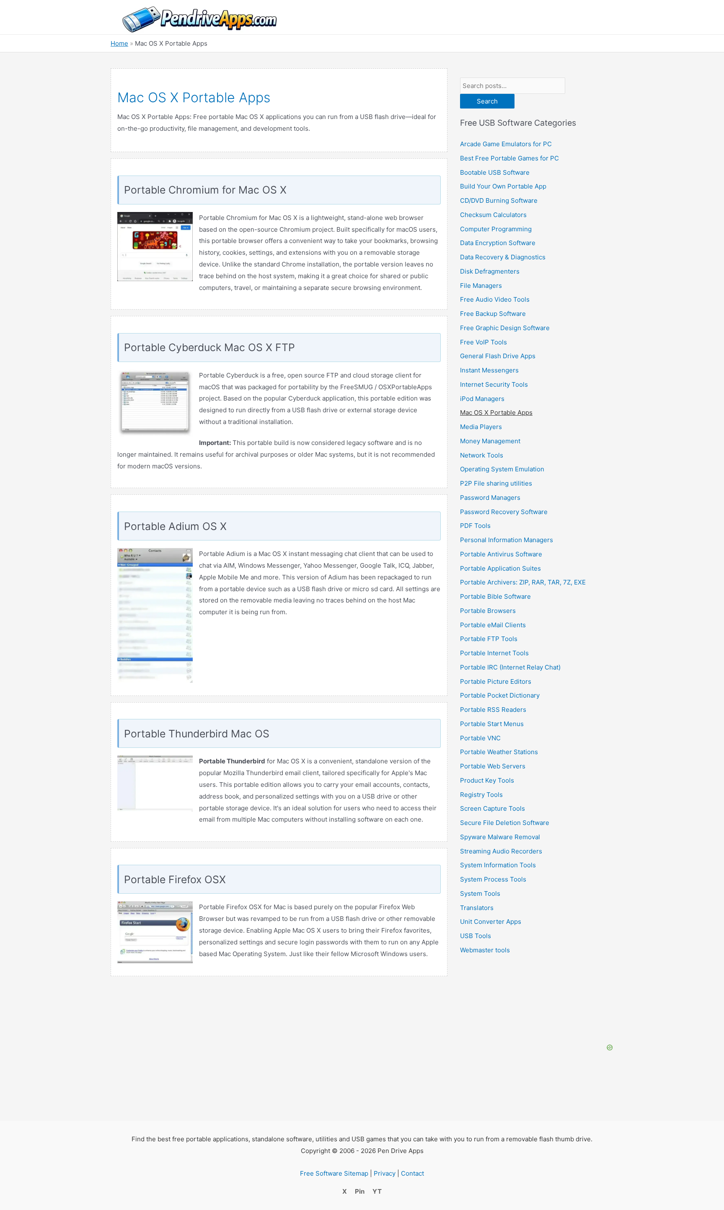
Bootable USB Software (495, 172)
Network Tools (481, 455)
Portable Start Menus (492, 724)
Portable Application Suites (500, 568)
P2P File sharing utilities (496, 483)
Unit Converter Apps (490, 922)
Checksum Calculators (493, 215)
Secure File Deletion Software (504, 823)
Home (119, 43)
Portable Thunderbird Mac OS (196, 733)
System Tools (480, 893)
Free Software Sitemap (334, 1181)
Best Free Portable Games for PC (509, 158)
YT (377, 1199)
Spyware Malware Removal (500, 837)
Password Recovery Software (504, 512)
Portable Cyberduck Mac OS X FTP (209, 347)
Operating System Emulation (502, 469)
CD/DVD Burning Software (499, 200)
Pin (360, 1199)
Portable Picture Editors (495, 681)
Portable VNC (480, 738)
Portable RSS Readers (493, 710)
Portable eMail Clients (493, 625)
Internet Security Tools (494, 384)
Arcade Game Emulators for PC (506, 144)
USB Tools (475, 936)
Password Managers (490, 498)
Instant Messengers (489, 370)
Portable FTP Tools (488, 639)
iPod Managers (482, 399)
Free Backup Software (493, 314)
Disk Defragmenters (490, 271)
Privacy (385, 1181)
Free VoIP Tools (483, 342)
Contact (412, 1181)
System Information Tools (498, 865)
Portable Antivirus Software (501, 554)
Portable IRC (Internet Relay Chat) (510, 667)
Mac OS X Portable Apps (496, 412)
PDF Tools (475, 526)
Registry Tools (481, 795)
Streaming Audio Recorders (501, 851)
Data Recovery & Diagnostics (503, 257)
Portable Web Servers (492, 766)
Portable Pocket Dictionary (500, 695)
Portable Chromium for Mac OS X (205, 190)
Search (487, 101)
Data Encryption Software (497, 243)
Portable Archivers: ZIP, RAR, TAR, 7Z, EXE (523, 582)
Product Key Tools (487, 780)
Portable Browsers (488, 611)
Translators (477, 908)
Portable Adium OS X (175, 526)
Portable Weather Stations (499, 752)
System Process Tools (493, 879)
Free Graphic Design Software (505, 328)
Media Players (481, 427)
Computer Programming (496, 229)
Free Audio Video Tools (495, 299)
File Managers (481, 286)
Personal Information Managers (506, 540)
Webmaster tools (485, 950)
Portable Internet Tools (494, 653)
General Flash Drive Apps (497, 356)
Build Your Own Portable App (503, 186)
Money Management (490, 441)
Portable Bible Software (495, 596)
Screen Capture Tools (492, 808)
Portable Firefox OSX (175, 879)
